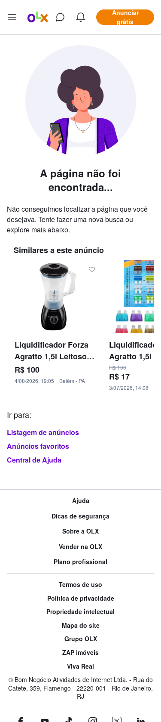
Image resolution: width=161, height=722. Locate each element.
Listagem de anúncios (43, 432)
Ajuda (80, 501)
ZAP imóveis (80, 652)
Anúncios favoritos (38, 446)
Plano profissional (80, 562)
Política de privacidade (80, 598)
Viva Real (80, 666)
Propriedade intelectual (80, 612)
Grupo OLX (80, 639)
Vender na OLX (80, 547)
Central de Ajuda (34, 460)
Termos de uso (80, 584)
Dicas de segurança (80, 516)
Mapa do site (81, 625)
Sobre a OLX (80, 531)
